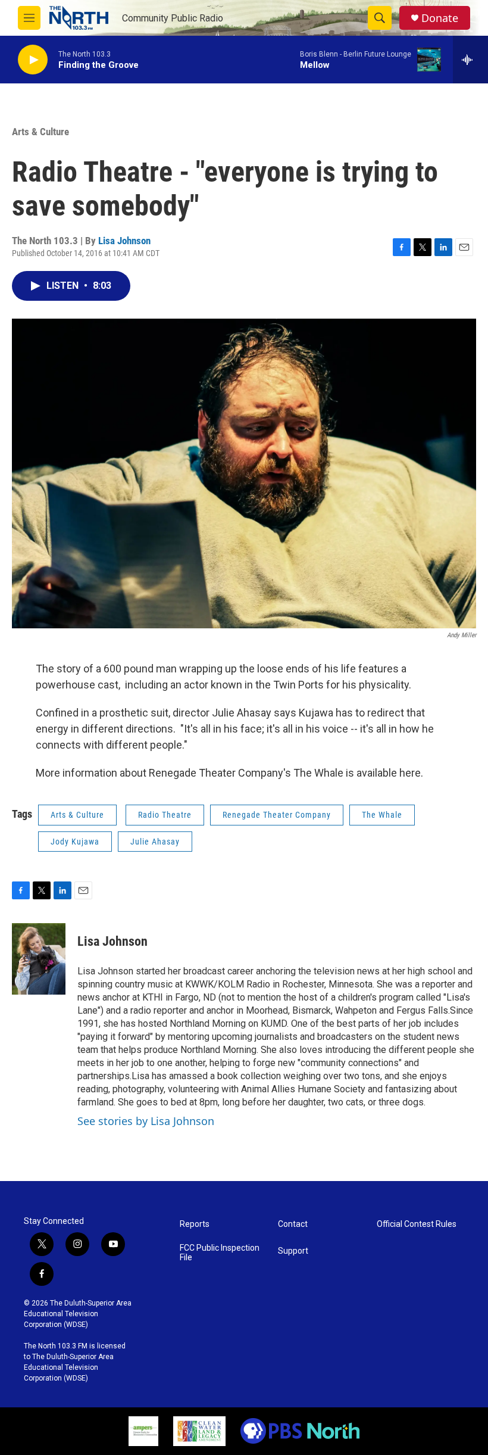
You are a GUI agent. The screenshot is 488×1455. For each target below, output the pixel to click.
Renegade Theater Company (277, 815)
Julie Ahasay (155, 841)
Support (293, 1251)
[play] (32, 60)
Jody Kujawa (75, 841)
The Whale (382, 815)
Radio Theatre (165, 815)
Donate (439, 18)
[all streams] (470, 59)
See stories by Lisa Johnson (145, 1121)
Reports (194, 1224)
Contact (293, 1224)
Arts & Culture (40, 132)
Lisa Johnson (124, 241)
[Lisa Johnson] (38, 959)
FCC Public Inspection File (219, 1253)
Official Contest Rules (416, 1224)
